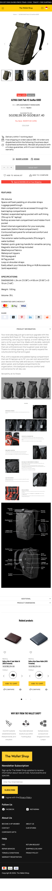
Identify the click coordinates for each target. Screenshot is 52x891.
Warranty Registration (12, 857)
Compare (10, 689)
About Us (30, 824)
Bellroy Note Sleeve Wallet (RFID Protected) (38, 662)
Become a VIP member (11, 824)
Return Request (33, 845)
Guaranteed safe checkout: (13, 302)
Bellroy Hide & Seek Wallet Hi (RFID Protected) (11, 662)
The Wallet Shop (26, 8)
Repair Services (8, 849)
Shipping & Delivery (34, 849)
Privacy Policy (25, 797)
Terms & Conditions (10, 853)
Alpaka (28, 108)
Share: (4, 313)
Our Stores (31, 828)
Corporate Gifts (9, 832)
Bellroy (5, 659)
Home (15, 14)
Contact (6, 828)
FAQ (3, 845)
